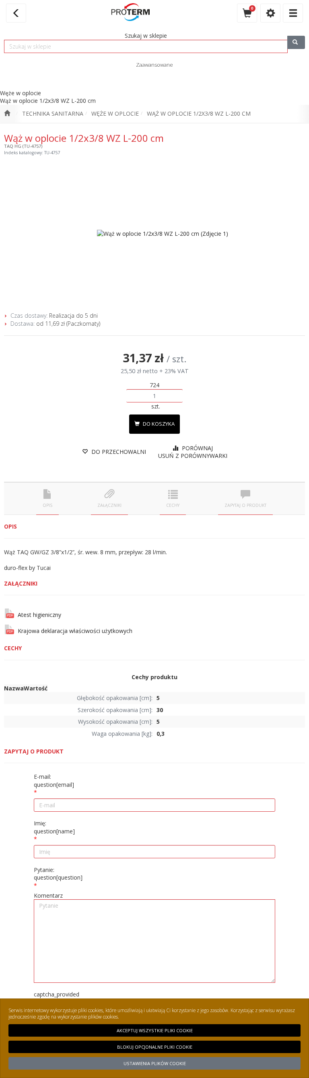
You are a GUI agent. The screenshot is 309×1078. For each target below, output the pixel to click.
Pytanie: (58, 874)
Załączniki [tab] (109, 505)
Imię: (54, 827)
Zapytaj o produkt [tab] (245, 505)
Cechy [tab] (172, 505)
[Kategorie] (293, 13)
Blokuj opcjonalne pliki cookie (154, 1047)
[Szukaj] (296, 42)
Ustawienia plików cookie (155, 1063)
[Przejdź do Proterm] (7, 113)
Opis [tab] (47, 505)
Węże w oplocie (115, 113)
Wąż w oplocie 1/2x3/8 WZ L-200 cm (199, 113)
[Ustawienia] (270, 13)
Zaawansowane (154, 64)
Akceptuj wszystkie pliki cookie (155, 1030)
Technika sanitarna (52, 113)
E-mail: (54, 780)
